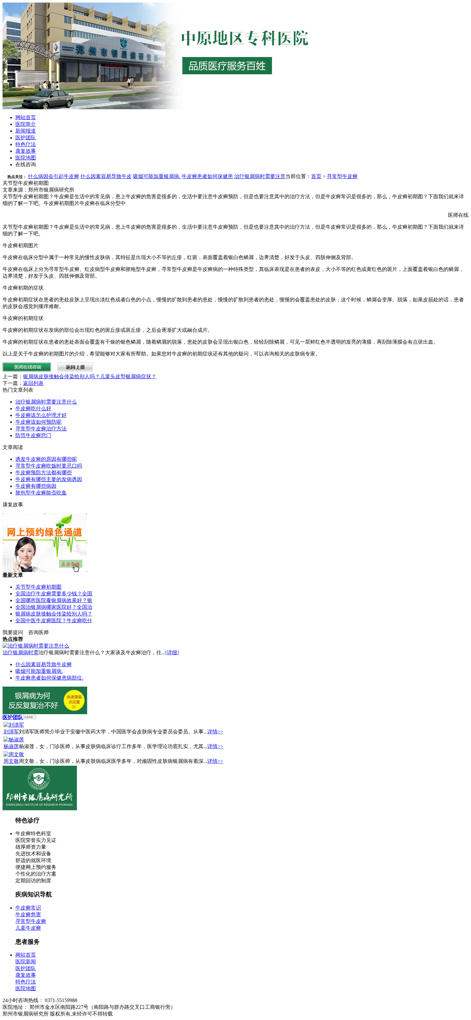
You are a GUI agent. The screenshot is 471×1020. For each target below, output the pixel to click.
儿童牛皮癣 (28, 928)
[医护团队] (29, 717)
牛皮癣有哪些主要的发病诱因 (48, 479)
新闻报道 (25, 131)
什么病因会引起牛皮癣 (53, 176)
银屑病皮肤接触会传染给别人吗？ (53, 613)
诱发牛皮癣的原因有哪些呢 (46, 459)
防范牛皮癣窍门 (33, 435)
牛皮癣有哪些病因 (35, 486)
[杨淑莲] (14, 739)
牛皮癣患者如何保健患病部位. (49, 678)
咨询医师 (38, 632)
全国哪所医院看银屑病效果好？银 (53, 600)
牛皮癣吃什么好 (33, 408)
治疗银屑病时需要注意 (259, 176)
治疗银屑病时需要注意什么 (46, 401)
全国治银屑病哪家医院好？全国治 (53, 607)
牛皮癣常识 (28, 907)
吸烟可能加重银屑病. (156, 176)
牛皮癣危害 (28, 914)
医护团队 (25, 137)
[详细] (172, 652)
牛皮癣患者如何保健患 (207, 176)
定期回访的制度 (33, 880)
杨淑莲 (11, 746)
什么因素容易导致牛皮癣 (43, 664)
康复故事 (25, 151)
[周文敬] (14, 754)
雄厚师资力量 (30, 847)
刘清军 (11, 731)
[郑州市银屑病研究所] (40, 808)
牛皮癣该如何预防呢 (38, 422)
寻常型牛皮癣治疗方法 (41, 428)
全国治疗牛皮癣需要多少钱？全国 (53, 593)
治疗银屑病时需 (20, 652)
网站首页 (25, 117)
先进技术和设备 (33, 853)
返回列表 (33, 383)
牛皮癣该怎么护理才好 (41, 415)
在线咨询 (25, 164)
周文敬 (11, 761)
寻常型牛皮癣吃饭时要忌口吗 (48, 466)
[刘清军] (14, 725)
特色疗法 (25, 144)
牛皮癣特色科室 (33, 833)
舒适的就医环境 (33, 860)
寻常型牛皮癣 (342, 176)
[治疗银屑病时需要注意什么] (36, 646)
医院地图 (25, 157)
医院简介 (25, 124)
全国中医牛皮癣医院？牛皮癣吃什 (53, 620)
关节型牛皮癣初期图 (38, 587)
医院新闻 (25, 961)
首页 (316, 176)
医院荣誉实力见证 (35, 840)
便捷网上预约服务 (35, 867)
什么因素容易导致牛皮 (106, 176)
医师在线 (458, 215)
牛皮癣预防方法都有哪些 (43, 472)
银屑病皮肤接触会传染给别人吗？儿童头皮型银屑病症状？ (89, 376)
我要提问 (13, 632)
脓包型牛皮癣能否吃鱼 (41, 492)
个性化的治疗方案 (35, 874)
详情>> (215, 731)
